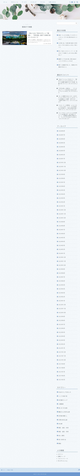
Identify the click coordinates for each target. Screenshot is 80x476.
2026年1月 (62, 158)
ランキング (33, 2)
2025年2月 (62, 202)
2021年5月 (62, 380)
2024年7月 (62, 229)
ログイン (60, 454)
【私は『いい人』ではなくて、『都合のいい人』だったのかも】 (67, 79)
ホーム (5, 2)
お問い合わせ (52, 2)
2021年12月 (62, 352)
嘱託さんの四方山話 (64, 412)
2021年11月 (62, 356)
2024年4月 (62, 241)
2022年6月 (62, 328)
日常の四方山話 (63, 420)
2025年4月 (62, 194)
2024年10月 (62, 218)
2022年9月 (62, 316)
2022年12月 (62, 305)
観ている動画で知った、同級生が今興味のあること (68, 66)
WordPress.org (62, 461)
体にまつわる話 (63, 408)
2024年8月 (62, 226)
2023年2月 (62, 297)
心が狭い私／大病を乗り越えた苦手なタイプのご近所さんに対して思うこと (68, 45)
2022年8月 (62, 320)
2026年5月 (62, 143)
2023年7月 (62, 277)
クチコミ (42, 2)
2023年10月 (62, 265)
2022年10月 (62, 312)
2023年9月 (62, 269)
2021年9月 (62, 364)
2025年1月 (62, 206)
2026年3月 (62, 151)
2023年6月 (62, 281)
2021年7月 (62, 372)
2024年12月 (62, 210)
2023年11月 (62, 261)
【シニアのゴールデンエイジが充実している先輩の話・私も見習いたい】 (67, 114)
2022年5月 (62, 332)
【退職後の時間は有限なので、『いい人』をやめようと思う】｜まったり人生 (67, 117)
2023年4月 (62, 289)
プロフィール (14, 2)
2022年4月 (62, 336)
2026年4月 (62, 147)
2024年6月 (62, 233)
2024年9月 (62, 222)
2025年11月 (62, 166)
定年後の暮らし (63, 416)
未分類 (60, 424)
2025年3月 (62, 198)
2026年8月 (62, 131)
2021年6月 (62, 376)
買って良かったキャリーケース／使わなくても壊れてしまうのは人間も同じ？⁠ (68, 53)
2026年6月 (62, 139)
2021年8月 (62, 368)
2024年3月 (62, 245)
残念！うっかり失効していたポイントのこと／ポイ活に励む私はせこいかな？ (68, 37)
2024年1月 (62, 253)
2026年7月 (62, 135)
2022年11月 (62, 308)
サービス (24, 2)
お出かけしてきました (65, 392)
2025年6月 (62, 186)
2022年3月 (62, 340)
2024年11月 (62, 214)
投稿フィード (61, 456)
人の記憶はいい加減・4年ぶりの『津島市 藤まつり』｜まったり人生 (67, 99)
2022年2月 (62, 344)
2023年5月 (62, 285)
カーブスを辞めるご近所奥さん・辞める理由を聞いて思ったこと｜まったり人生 (67, 108)
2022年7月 (62, 324)
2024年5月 (62, 237)
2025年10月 (62, 170)
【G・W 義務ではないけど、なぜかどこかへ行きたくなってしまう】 (67, 96)
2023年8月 (62, 273)
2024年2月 (62, 249)
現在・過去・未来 (64, 428)
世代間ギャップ (63, 400)
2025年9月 (62, 174)
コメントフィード (63, 458)
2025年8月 (62, 178)
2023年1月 (62, 301)
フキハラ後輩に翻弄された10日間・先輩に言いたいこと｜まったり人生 (67, 82)
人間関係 (61, 404)
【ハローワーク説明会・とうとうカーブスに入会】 (67, 105)
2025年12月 (62, 162)
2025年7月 (62, 182)
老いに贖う (62, 435)
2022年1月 (62, 348)
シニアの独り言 (63, 396)
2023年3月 (62, 293)
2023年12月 (62, 257)
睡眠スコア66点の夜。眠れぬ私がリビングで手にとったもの (67, 60)
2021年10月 (62, 360)
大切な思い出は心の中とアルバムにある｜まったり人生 (67, 90)
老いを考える (62, 439)
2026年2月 (62, 154)
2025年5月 (62, 190)
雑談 (60, 443)
